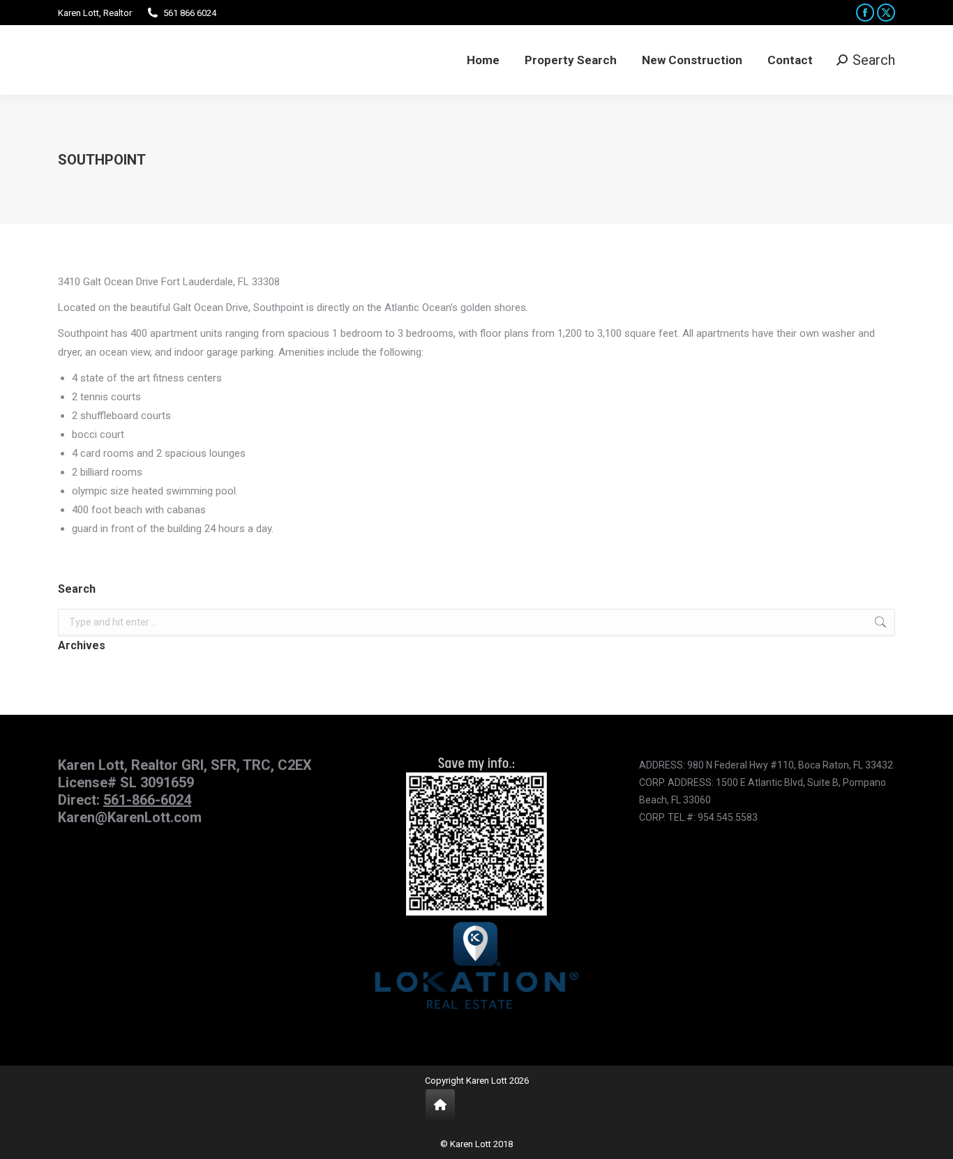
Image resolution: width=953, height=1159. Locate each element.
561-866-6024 (147, 799)
